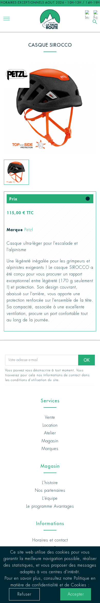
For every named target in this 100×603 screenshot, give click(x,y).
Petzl (28, 229)
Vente (50, 417)
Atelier (50, 433)
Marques (50, 448)
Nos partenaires (50, 490)
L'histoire (50, 482)
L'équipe (50, 498)
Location (50, 425)
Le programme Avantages (50, 506)
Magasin (50, 441)
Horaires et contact (50, 540)
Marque (15, 229)
